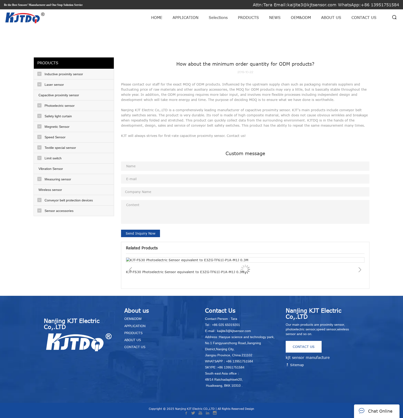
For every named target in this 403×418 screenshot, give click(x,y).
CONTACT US (363, 17)
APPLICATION (185, 17)
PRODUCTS (248, 17)
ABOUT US (331, 17)
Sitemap (296, 365)
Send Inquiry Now (140, 233)
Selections (218, 17)
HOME (156, 17)
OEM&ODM (301, 17)
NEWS (275, 17)
